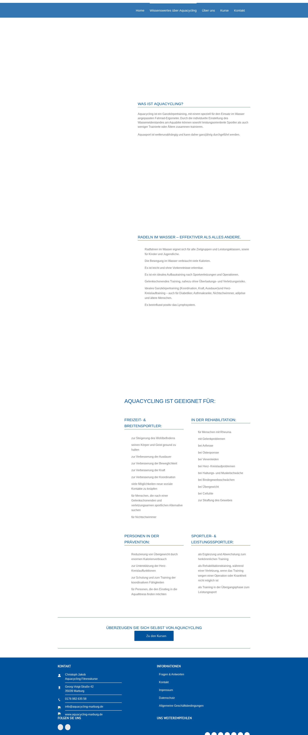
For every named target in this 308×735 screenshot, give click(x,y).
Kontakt (164, 682)
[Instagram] (67, 727)
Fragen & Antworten (171, 674)
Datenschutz (167, 697)
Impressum (166, 690)
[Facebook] (60, 727)
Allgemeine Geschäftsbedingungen (181, 705)
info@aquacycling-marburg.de (84, 706)
